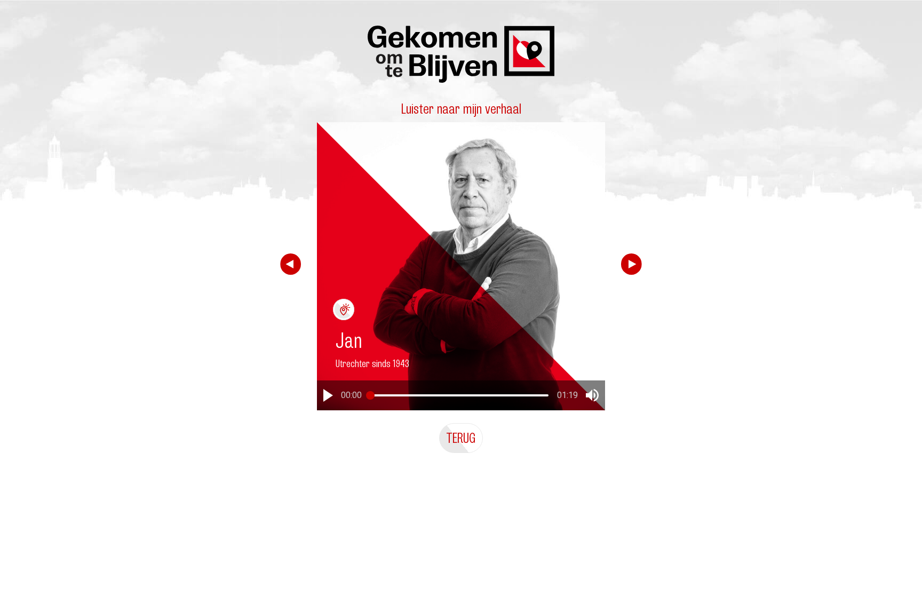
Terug (461, 438)
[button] (328, 395)
